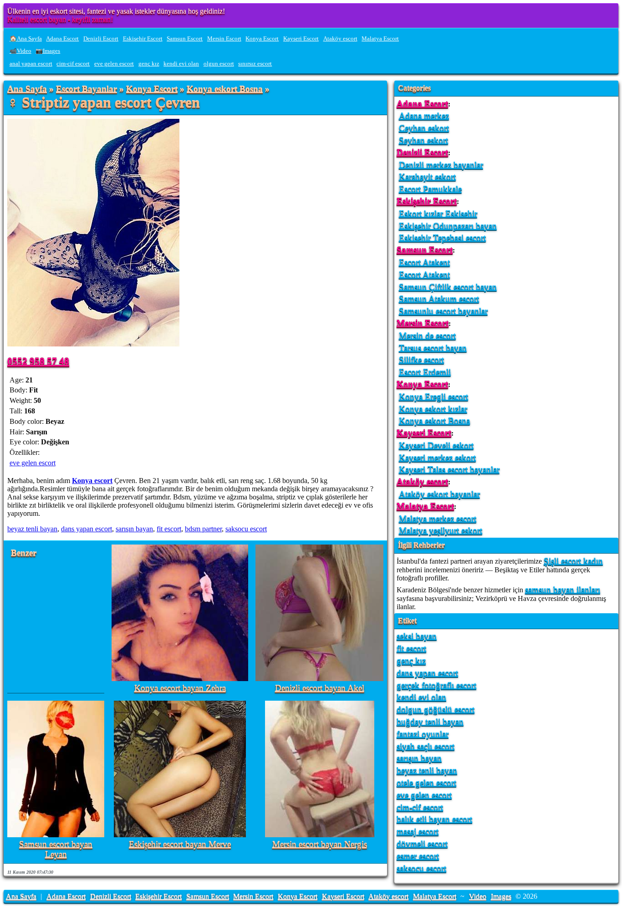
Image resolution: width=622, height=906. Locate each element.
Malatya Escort (380, 39)
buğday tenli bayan (430, 721)
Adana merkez (424, 115)
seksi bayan (417, 636)
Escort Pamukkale (430, 188)
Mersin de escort (427, 335)
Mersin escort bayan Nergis (319, 844)
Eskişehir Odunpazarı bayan (448, 225)
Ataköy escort (340, 39)
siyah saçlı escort (425, 746)
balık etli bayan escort (434, 819)
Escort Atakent (424, 262)
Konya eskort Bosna (225, 89)
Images (501, 896)
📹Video (20, 51)
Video (477, 896)
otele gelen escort (426, 782)
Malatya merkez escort (437, 518)
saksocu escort (246, 529)
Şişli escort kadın (573, 560)
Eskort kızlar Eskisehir (438, 213)
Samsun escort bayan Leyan (55, 849)
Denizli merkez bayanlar (441, 164)
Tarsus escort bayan (433, 347)
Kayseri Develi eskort (436, 445)
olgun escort (219, 64)
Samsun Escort (185, 39)
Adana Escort (62, 39)
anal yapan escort (31, 64)
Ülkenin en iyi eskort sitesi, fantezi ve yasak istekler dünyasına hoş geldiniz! (116, 11)
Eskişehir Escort (143, 39)
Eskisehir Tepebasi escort (442, 237)
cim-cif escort (73, 64)
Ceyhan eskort (424, 127)
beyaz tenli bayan (32, 529)
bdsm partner (203, 529)
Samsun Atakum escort (439, 298)
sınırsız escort (255, 64)
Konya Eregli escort (433, 396)
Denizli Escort (100, 39)
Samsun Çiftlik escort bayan (448, 286)
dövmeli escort (422, 843)
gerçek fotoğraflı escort (436, 685)
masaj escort (417, 831)
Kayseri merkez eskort (437, 457)
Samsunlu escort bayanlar (443, 311)
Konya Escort (262, 39)
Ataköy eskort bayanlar (439, 494)
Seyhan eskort (423, 140)
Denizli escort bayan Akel (319, 688)
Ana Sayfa (27, 89)
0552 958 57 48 (38, 361)
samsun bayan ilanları (562, 589)
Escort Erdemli (425, 372)
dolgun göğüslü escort (435, 709)
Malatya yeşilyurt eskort (440, 530)
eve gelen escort (114, 64)
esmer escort (418, 855)
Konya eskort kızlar (433, 408)
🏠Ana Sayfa (26, 39)
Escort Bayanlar (86, 89)
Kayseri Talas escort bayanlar (449, 469)
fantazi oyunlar (423, 733)
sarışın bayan (134, 529)
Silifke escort (421, 359)
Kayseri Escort (301, 39)
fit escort (169, 529)
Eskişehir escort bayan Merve (180, 844)
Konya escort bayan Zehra (180, 688)
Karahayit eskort (427, 176)
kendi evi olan (181, 64)
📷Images (48, 51)
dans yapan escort (86, 529)
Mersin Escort (224, 39)
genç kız (148, 64)
